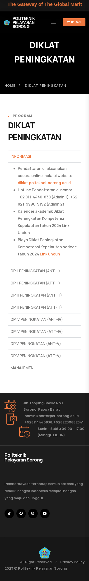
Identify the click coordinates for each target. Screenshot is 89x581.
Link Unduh (50, 254)
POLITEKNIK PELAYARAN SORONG (24, 22)
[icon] (9, 513)
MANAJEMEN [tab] (22, 367)
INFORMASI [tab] (21, 156)
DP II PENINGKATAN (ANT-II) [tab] (35, 271)
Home (10, 85)
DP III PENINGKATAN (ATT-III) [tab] (36, 307)
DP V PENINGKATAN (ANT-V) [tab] (36, 343)
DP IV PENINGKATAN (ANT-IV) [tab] (37, 319)
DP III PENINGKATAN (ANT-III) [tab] (36, 295)
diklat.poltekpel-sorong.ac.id (44, 182)
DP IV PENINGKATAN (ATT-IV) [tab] (37, 331)
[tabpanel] (44, 213)
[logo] (44, 552)
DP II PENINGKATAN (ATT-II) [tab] (35, 283)
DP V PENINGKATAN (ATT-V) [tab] (36, 355)
